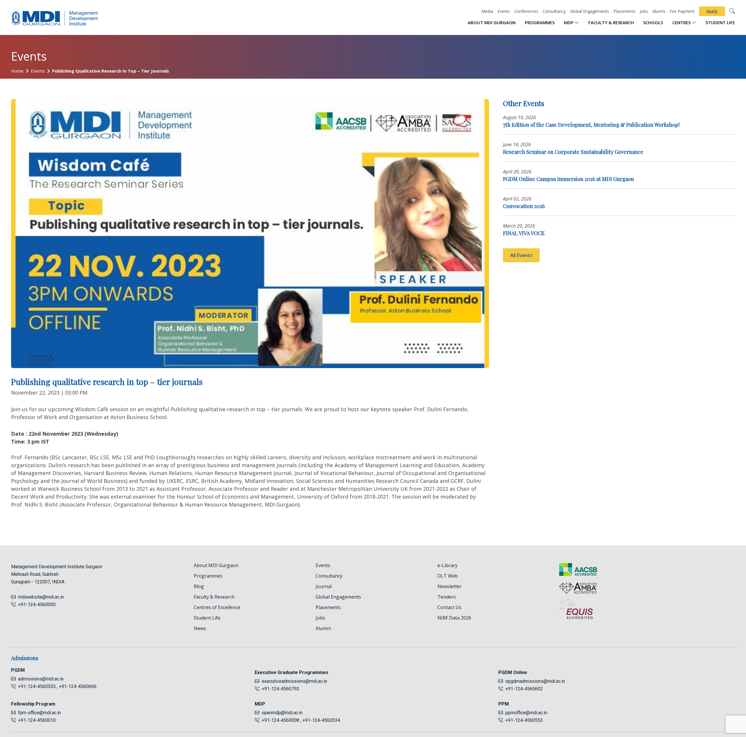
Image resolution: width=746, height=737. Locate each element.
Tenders (446, 596)
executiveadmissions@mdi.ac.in (294, 681)
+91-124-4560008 (279, 720)
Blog (199, 586)
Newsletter (449, 586)
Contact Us (449, 607)
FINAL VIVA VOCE (524, 233)
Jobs (644, 11)
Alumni (658, 11)
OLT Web (447, 576)
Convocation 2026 (524, 206)
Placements (624, 11)
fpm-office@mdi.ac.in (39, 712)
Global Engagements (589, 11)
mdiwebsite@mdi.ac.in (41, 597)
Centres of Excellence (217, 607)
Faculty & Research (611, 22)
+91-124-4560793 (279, 689)
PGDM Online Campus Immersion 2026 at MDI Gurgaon (568, 178)
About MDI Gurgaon (491, 22)
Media (487, 11)
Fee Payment (682, 11)
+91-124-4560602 (523, 689)
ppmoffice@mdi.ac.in (526, 712)
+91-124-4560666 (77, 686)
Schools (653, 22)
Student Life (720, 22)
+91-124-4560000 (36, 604)
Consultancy (554, 11)
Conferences (526, 11)
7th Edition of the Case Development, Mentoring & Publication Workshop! (591, 124)
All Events (521, 255)
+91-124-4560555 (36, 686)
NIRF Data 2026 (454, 617)
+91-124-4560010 (36, 720)
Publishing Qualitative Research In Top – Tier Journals (110, 71)
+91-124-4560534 (321, 720)
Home (17, 71)
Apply (712, 11)
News (200, 628)
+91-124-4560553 (523, 720)
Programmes (540, 22)
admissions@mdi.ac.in (41, 679)
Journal (324, 586)
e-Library (447, 565)
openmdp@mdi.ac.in (282, 712)
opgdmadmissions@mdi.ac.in (535, 681)
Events (503, 11)
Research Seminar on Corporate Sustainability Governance (573, 151)
